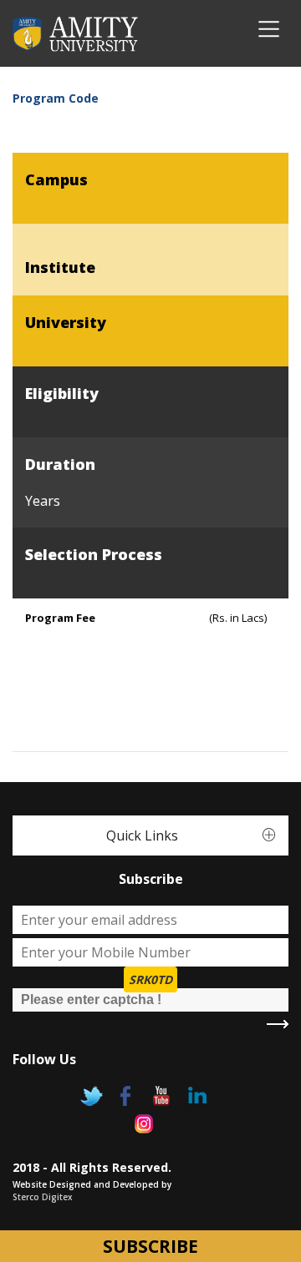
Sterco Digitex (43, 1197)
